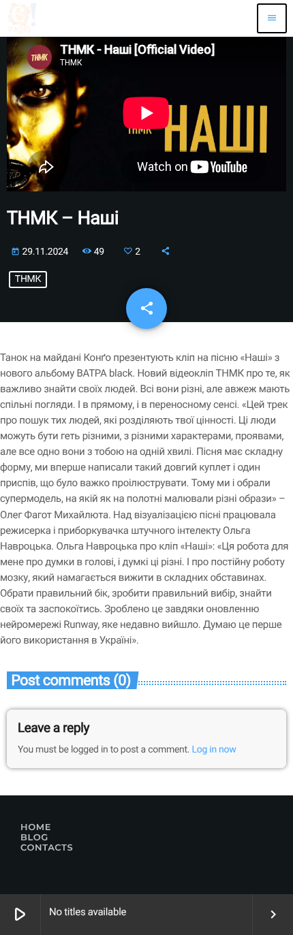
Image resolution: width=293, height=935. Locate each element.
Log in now (214, 749)
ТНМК (28, 279)
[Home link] (21, 18)
